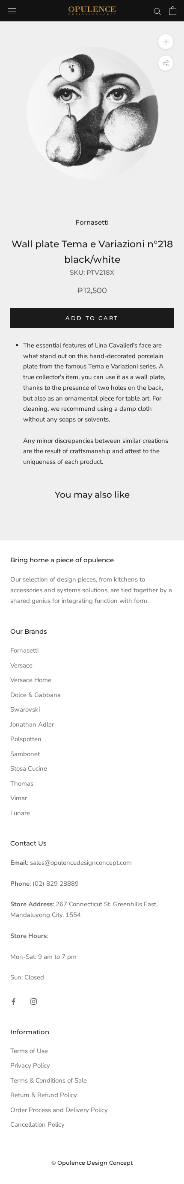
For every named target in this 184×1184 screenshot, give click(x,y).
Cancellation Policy (37, 1124)
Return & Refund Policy (43, 1095)
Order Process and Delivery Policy (59, 1110)
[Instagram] (33, 1001)
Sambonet (25, 754)
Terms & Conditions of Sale (48, 1080)
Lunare (20, 813)
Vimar (18, 798)
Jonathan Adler (32, 724)
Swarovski (25, 709)
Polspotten (26, 739)
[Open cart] (172, 10)
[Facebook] (13, 1001)
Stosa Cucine (28, 768)
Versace (21, 665)
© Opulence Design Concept (92, 1162)
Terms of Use (29, 1051)
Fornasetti (92, 222)
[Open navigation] (12, 10)
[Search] (157, 11)
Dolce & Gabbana (35, 695)
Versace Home (30, 680)
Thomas (21, 783)
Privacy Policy (30, 1065)
